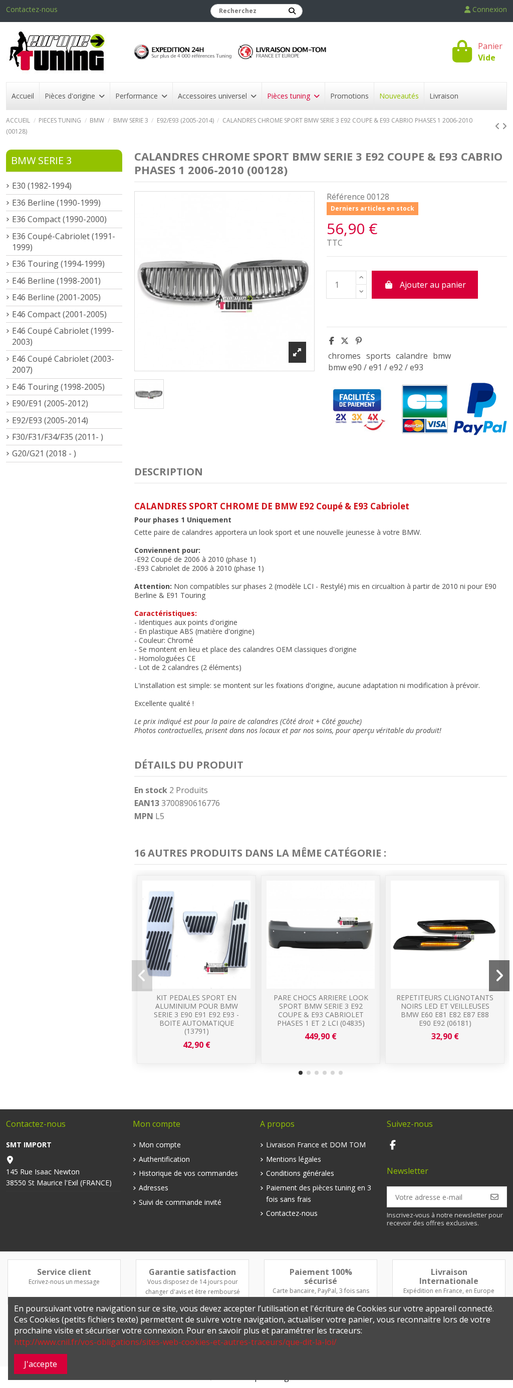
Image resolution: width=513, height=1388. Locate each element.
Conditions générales (300, 1173)
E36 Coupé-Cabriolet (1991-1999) (63, 242)
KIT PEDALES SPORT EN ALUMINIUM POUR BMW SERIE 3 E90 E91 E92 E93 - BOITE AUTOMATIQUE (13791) (196, 1014)
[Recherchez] (292, 11)
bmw (442, 355)
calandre (412, 355)
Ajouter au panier (433, 284)
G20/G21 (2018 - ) (44, 453)
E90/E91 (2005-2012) (50, 403)
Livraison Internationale (448, 1276)
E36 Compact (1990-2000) (59, 219)
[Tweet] (345, 340)
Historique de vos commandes (188, 1173)
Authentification (164, 1159)
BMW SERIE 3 (41, 160)
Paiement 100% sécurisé (321, 1276)
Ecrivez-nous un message (64, 1281)
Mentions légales (293, 1159)
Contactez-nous (32, 9)
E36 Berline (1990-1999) (56, 202)
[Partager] (331, 340)
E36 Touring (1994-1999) (58, 263)
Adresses (153, 1187)
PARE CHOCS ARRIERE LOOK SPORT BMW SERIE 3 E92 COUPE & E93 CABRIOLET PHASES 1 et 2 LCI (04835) (321, 1010)
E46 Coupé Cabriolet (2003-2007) (63, 364)
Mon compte (160, 1144)
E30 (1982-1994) (42, 185)
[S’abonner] (494, 1197)
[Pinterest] (359, 340)
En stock (150, 790)
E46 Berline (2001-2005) (56, 297)
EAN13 (146, 803)
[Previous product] (498, 126)
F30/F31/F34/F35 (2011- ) (57, 436)
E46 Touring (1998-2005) (58, 386)
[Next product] (504, 126)
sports (378, 355)
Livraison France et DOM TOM (316, 1144)
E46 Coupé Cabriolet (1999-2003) (63, 336)
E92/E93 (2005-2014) (50, 420)
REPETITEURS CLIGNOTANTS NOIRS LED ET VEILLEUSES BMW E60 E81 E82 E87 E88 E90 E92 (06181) (444, 1010)
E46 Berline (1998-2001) (56, 280)
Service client (64, 1271)
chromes (344, 355)
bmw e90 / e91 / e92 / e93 (375, 367)
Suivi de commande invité (180, 1202)
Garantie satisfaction (192, 1271)
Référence (346, 196)
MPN (143, 816)
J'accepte (40, 1363)
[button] (301, 1073)
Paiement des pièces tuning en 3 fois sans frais (318, 1193)
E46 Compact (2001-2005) (59, 314)
